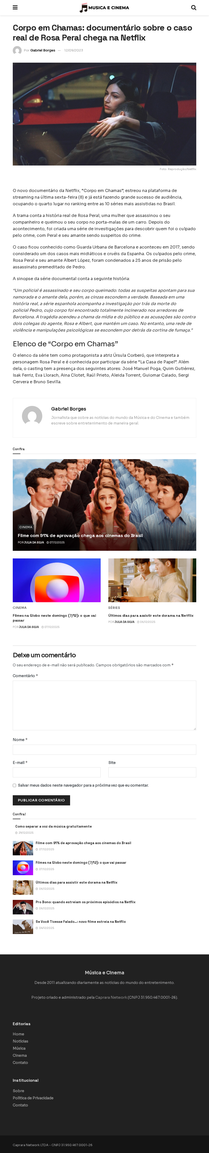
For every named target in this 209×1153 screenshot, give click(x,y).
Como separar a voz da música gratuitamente (53, 826)
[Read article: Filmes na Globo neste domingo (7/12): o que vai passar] (57, 580)
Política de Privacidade (33, 1098)
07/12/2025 (56, 542)
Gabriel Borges (42, 50)
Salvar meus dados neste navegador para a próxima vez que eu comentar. (83, 785)
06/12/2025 (147, 622)
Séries (114, 607)
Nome (20, 739)
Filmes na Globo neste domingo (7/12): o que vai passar (81, 862)
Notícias (20, 1041)
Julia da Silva (34, 542)
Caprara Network (111, 997)
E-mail (20, 762)
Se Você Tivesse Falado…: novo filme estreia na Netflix (81, 921)
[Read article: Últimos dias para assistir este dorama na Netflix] (152, 580)
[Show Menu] (15, 7)
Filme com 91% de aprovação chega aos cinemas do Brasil (80, 535)
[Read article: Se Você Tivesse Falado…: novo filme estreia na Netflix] (23, 926)
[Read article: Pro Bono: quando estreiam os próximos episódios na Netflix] (23, 907)
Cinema (25, 527)
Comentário (25, 675)
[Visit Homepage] (104, 8)
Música (19, 1048)
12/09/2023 (73, 50)
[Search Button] (193, 7)
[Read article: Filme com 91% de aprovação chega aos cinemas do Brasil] (104, 505)
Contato (20, 1062)
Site (112, 762)
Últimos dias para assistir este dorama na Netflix (150, 615)
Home (18, 1034)
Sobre (18, 1091)
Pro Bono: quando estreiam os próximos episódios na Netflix (86, 902)
